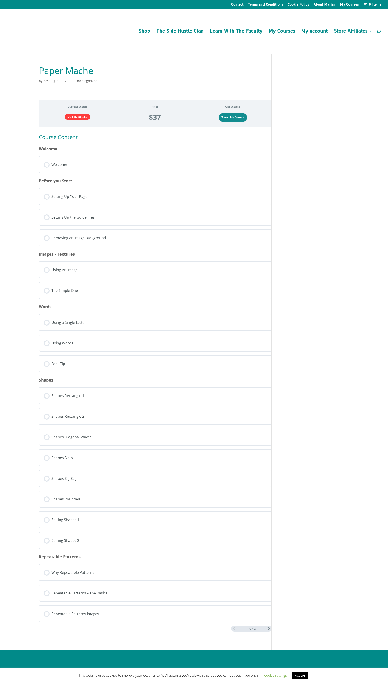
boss (46, 81)
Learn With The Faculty (236, 32)
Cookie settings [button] (275, 675)
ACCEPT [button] (300, 676)
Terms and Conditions (265, 5)
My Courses (349, 5)
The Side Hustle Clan (180, 32)
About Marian (325, 5)
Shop (144, 32)
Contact (237, 5)
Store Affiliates (350, 32)
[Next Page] (269, 628)
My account (314, 32)
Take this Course (232, 117)
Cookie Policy (298, 5)
